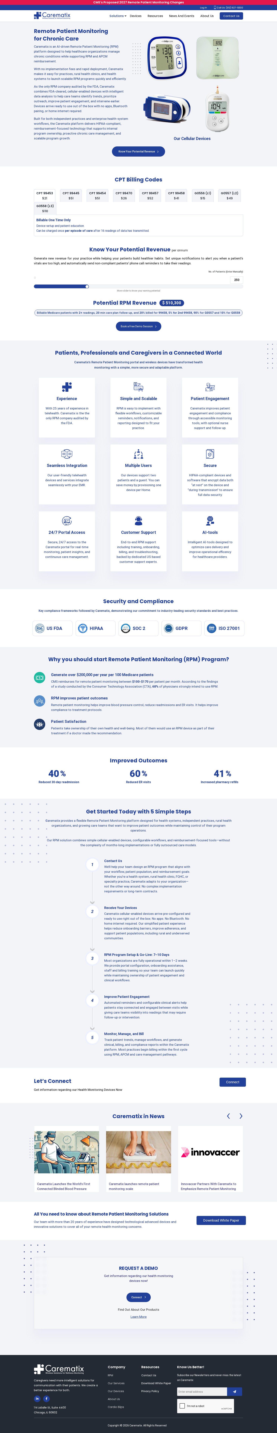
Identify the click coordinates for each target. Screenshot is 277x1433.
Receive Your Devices (120, 908)
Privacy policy (150, 1391)
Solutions (116, 16)
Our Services (116, 1383)
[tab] (44, 195)
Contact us (148, 1375)
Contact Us (231, 16)
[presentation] (228, 1116)
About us (114, 1399)
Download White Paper (221, 1220)
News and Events (181, 16)
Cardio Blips (116, 1407)
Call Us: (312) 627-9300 (230, 7)
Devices (136, 16)
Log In (203, 7)
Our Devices (116, 1391)
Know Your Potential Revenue (137, 151)
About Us (207, 16)
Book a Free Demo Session (137, 326)
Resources (155, 16)
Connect (232, 1082)
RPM (110, 1375)
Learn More (139, 1317)
